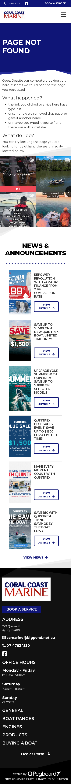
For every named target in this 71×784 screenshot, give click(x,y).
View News (33, 557)
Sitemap (62, 779)
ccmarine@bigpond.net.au (30, 638)
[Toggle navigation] (63, 15)
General (12, 710)
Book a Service (21, 609)
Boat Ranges (18, 718)
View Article (44, 306)
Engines (12, 726)
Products (14, 735)
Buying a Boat (19, 743)
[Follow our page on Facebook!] (26, 4)
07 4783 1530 (14, 3)
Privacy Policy (45, 779)
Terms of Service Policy (18, 779)
